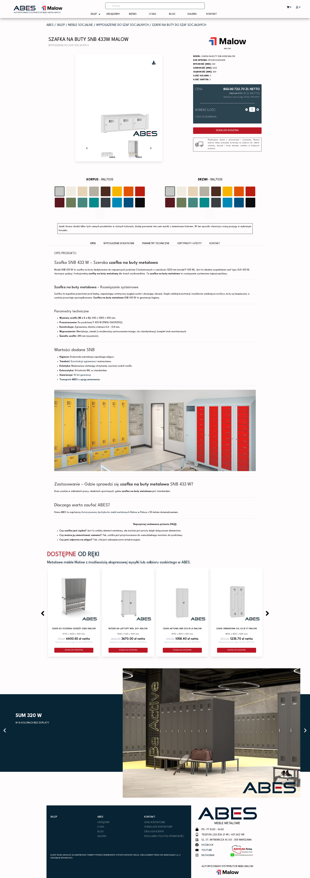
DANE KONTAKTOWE (154, 822)
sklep (61, 25)
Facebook (207, 845)
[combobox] (155, 6)
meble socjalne (80, 25)
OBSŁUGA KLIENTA (154, 831)
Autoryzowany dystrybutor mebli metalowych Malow (109, 512)
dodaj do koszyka (227, 130)
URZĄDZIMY (103, 822)
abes (50, 25)
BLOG (100, 831)
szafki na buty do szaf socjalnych (179, 25)
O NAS (100, 827)
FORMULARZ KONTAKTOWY (158, 827)
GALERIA (101, 836)
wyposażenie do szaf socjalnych (122, 25)
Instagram (208, 855)
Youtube (207, 850)
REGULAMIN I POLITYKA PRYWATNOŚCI (164, 836)
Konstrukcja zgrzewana (83, 361)
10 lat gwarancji (82, 375)
